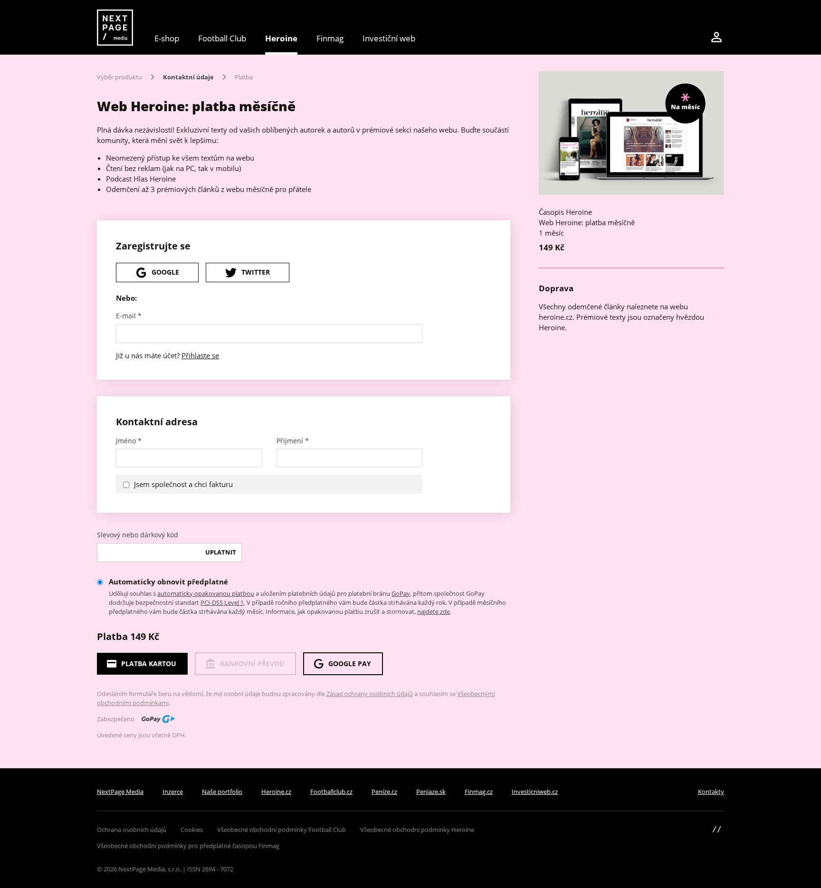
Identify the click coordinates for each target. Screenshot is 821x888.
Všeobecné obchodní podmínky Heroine (417, 829)
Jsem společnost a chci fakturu (183, 484)
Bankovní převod (252, 663)
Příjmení (293, 441)
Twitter (255, 272)
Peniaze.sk (431, 791)
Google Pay (349, 663)
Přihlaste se (200, 355)
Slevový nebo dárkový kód (137, 535)
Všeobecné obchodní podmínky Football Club (281, 829)
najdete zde (433, 611)
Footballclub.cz (331, 791)
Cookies (192, 829)
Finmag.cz (479, 791)
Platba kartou (148, 663)
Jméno (129, 441)
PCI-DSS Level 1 (222, 602)
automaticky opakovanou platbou (205, 593)
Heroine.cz (276, 791)
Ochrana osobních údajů (131, 829)
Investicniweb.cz (535, 791)
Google (165, 272)
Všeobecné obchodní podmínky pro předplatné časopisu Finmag (188, 845)
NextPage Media (120, 791)
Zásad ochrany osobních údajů (369, 693)
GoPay (400, 593)
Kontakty (711, 791)
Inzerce (172, 791)
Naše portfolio (222, 791)
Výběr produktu (119, 77)
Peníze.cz (384, 791)
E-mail (129, 316)
